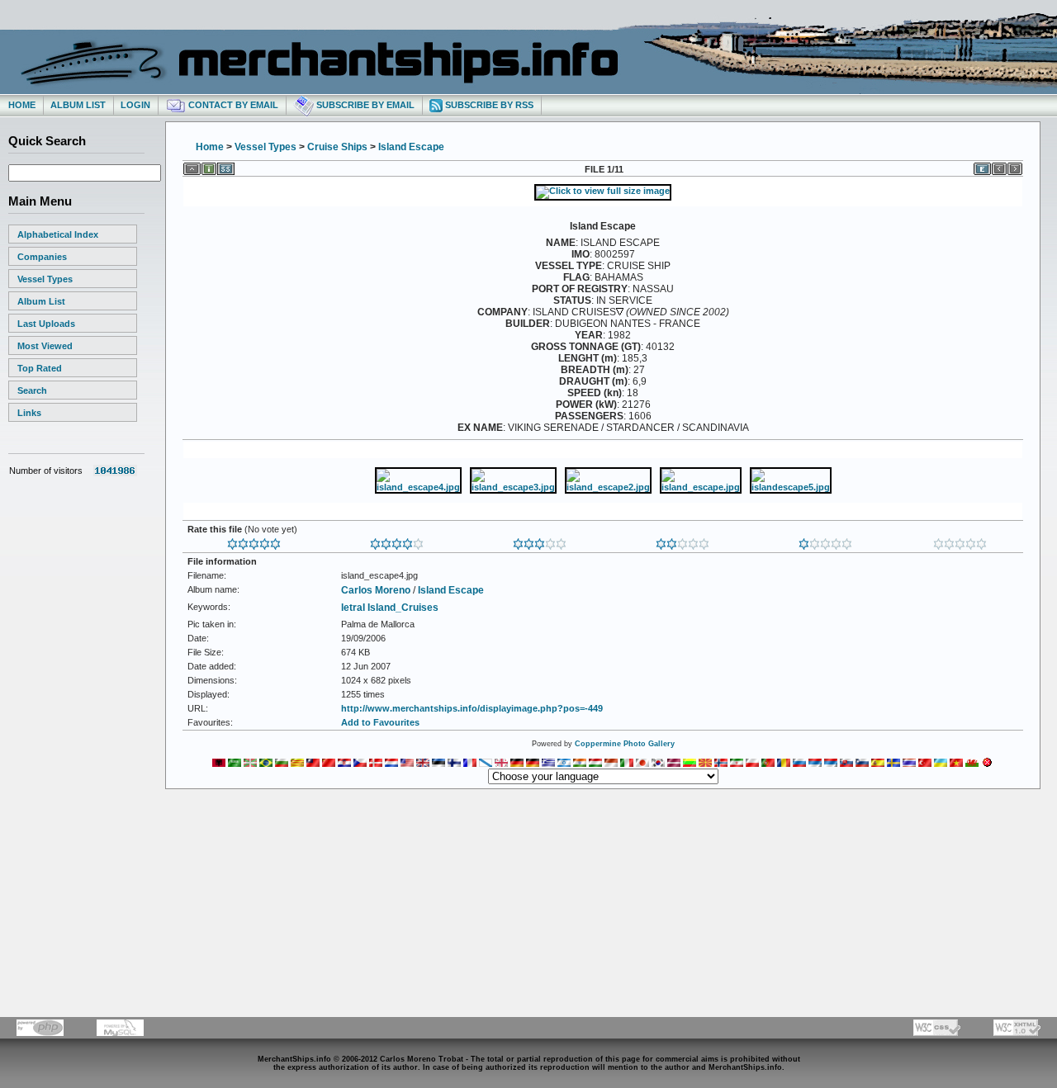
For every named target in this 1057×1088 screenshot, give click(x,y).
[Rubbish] (960, 541)
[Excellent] (397, 541)
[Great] (254, 541)
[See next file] (1014, 166)
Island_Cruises (402, 607)
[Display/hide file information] (208, 166)
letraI (353, 607)
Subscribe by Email (364, 105)
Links (29, 413)
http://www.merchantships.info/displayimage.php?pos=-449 (472, 708)
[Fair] (682, 541)
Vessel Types (45, 279)
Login (135, 105)
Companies (42, 257)
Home (22, 105)
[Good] (539, 541)
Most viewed (45, 346)
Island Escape (411, 147)
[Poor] (825, 541)
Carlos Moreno (375, 590)
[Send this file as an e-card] (982, 166)
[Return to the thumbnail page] (192, 166)
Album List (78, 105)
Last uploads (46, 324)
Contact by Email (232, 105)
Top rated (39, 368)
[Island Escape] (603, 191)
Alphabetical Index (57, 234)
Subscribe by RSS (488, 105)
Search (32, 390)
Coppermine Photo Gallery (625, 744)
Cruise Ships (337, 147)
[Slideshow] (226, 166)
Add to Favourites (380, 722)
